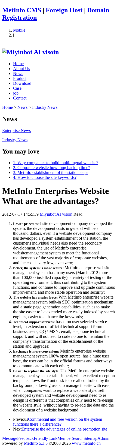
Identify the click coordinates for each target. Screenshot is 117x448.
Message (9, 438)
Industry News (44, 107)
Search (78, 438)
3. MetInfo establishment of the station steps (50, 172)
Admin (103, 438)
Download (22, 83)
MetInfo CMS (21, 10)
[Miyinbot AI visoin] (30, 52)
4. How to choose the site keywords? (44, 177)
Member (64, 438)
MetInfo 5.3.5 (36, 443)
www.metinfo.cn (86, 443)
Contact (19, 98)
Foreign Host (64, 10)
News (18, 73)
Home (18, 63)
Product (19, 78)
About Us (21, 68)
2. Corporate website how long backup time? (51, 167)
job (16, 93)
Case (17, 88)
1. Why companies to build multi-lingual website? (55, 162)
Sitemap (90, 438)
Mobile (19, 30)
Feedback (25, 438)
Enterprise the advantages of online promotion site (64, 429)
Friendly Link (45, 438)
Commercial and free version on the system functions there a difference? (57, 421)
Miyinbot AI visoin (56, 214)
